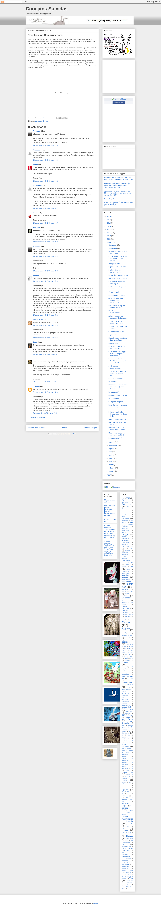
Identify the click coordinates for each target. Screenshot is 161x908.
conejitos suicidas (125, 576)
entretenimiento (127, 636)
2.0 (123, 498)
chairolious (126, 560)
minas (123, 750)
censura (124, 558)
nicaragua (125, 786)
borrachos (125, 538)
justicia (127, 717)
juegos (131, 715)
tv (122, 874)
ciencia (124, 566)
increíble (124, 697)
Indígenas (125, 699)
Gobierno (126, 662)
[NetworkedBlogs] (119, 99)
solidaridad (125, 866)
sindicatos (125, 860)
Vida (131, 878)
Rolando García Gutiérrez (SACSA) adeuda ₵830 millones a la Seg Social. (118, 178)
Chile (127, 564)
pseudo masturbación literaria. (127, 818)
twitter (129, 874)
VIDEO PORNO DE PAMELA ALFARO (115, 322)
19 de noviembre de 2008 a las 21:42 (45, 338)
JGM (124, 715)
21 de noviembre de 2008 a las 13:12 (45, 392)
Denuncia (125, 606)
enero (111, 471)
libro (130, 731)
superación (125, 868)
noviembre (113, 248)
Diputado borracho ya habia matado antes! (117, 429)
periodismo (125, 804)
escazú (128, 638)
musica (124, 778)
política (130, 810)
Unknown (36, 386)
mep (123, 748)
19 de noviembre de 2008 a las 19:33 (45, 325)
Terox (35, 342)
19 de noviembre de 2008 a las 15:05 (45, 242)
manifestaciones (126, 739)
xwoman (36, 359)
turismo (128, 872)
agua (123, 513)
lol (122, 735)
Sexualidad (126, 856)
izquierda (127, 713)
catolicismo (125, 554)
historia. (127, 669)
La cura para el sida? (116, 378)
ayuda (124, 532)
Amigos (124, 516)
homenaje (125, 673)
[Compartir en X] (62, 118)
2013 (109, 226)
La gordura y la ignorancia (110, 520)
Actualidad (126, 504)
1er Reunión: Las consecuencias (114, 271)
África (124, 509)
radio (123, 828)
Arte (131, 522)
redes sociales (126, 832)
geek (131, 658)
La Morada (127, 719)
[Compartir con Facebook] (64, 118)
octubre (112, 442)
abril (111, 461)
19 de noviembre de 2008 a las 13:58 (45, 145)
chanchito (130, 562)
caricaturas (125, 552)
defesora (124, 602)
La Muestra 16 (113, 392)
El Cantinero (37, 185)
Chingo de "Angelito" (116, 402)
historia (131, 667)
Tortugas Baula (114, 263)
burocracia (125, 544)
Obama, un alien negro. (117, 419)
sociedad (125, 864)
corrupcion (126, 581)
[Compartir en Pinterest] (66, 118)
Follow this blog (118, 102)
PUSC (128, 826)
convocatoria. (126, 579)
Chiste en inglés (114, 292)
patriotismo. (125, 796)
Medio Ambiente (125, 746)
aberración (125, 502)
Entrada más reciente (36, 428)
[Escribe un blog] (60, 118)
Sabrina (126, 840)
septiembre (113, 445)
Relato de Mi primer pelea (118, 275)
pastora (129, 794)
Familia (131, 646)
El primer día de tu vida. (117, 267)
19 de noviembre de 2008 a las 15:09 (45, 256)
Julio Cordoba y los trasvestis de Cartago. (117, 317)
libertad (124, 731)
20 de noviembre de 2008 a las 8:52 (45, 354)
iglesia (124, 691)
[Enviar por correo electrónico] (57, 118)
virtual (128, 885)
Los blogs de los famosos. (118, 278)
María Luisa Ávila (127, 741)
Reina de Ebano (127, 834)
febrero (112, 468)
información (125, 701)
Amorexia (125, 519)
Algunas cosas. (114, 335)
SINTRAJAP (126, 862)
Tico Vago (36, 227)
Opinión (125, 790)
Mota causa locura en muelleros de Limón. (116, 434)
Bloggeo (125, 534)
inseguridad (126, 707)
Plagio (124, 806)
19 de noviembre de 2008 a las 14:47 (45, 223)
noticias (124, 788)
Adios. (128, 507)
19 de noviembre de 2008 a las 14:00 (45, 160)
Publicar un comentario (38, 418)
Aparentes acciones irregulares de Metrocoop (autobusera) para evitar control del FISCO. (117, 193)
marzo (111, 465)
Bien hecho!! (113, 343)
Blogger (95, 903)
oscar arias (126, 792)
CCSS (124, 556)
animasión (125, 520)
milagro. (129, 748)
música (124, 780)
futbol (126, 658)
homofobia (125, 675)
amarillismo (125, 515)
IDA (129, 687)
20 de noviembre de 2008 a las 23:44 (45, 382)
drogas (131, 614)
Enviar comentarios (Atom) (67, 434)
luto (129, 735)
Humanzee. (112, 382)
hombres (124, 671)
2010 (109, 236)
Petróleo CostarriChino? (117, 295)
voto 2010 (125, 887)
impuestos (125, 695)
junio (111, 455)
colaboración (125, 571)
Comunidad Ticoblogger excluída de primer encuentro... (117, 354)
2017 (109, 220)
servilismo (125, 854)
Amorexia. (36, 131)
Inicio (64, 428)
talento (124, 870)
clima (128, 569)
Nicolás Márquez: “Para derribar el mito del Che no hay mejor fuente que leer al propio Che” (110, 531)
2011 (109, 233)
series (124, 852)
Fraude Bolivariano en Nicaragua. (116, 283)
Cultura (124, 596)
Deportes (125, 608)
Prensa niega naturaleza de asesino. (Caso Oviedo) (117, 387)
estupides (126, 642)
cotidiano (125, 590)
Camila (131, 549)
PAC (123, 794)
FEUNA (124, 656)
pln (130, 805)
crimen (124, 591)
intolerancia (129, 711)
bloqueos (124, 536)
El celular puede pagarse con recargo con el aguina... (117, 407)
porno (128, 812)
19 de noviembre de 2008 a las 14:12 (45, 181)
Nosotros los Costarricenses (114, 312)
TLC (131, 870)
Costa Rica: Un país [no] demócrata (117, 252)
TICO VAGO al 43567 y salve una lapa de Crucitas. (117, 373)
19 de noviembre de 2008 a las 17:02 (45, 281)
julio (110, 452)
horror (131, 678)
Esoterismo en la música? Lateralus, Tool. (118, 339)
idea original (126, 689)
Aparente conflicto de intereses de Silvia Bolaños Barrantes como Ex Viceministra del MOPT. (117, 185)
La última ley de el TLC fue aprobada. (117, 347)
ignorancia (125, 693)
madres (124, 737)
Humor (130, 685)
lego (123, 725)
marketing (127, 742)
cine (131, 566)
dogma (124, 614)
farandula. (127, 648)
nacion (124, 782)
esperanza (125, 640)
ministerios (125, 754)
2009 (109, 239)
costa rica (38, 121)
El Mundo (46, 121)
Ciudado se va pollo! (116, 332)
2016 (109, 223)
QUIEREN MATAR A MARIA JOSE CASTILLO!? (115, 300)
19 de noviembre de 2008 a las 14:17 (45, 208)
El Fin (124, 619)
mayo (111, 458)
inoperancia (126, 705)
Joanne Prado (38, 319)
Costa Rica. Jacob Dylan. (117, 395)
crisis (131, 592)
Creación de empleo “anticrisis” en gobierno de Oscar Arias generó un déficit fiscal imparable (109, 548)
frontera (131, 656)
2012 (109, 229)
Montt (127, 770)
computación (125, 573)
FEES (123, 650)
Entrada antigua (90, 428)
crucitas (127, 594)
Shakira (128, 858)
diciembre (113, 245)
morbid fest (127, 772)
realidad (125, 830)
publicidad (129, 824)
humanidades (127, 682)
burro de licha (127, 546)
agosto (111, 449)
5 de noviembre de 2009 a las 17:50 (45, 413)
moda (131, 768)
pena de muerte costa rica (127, 800)
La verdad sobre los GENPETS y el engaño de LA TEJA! (117, 361)
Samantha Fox (126, 846)
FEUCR (127, 654)
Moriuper (36, 275)
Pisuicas (36, 213)
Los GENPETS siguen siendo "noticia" (116, 307)
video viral (130, 880)
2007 (109, 475)
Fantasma (36, 150)
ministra (124, 756)
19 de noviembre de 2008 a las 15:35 (45, 271)
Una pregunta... (114, 398)
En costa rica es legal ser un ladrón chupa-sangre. (117, 258)
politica (125, 808)
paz (132, 796)
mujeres (127, 776)
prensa (124, 814)
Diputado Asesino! (115, 438)
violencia (130, 883)
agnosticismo (126, 511)
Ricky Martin (129, 838)
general (128, 660)
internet (130, 709)
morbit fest (129, 774)
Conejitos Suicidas (47, 8)
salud (124, 844)
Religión (129, 836)
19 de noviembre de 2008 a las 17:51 (45, 315)
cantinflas (127, 550)
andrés (35, 164)
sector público (127, 848)
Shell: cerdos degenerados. (114, 367)
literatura (125, 733)
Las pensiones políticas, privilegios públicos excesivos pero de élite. (110, 510)
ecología (127, 616)
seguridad (127, 850)
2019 (109, 216)
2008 (109, 242)
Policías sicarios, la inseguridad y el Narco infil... (117, 414)
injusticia (124, 703)
